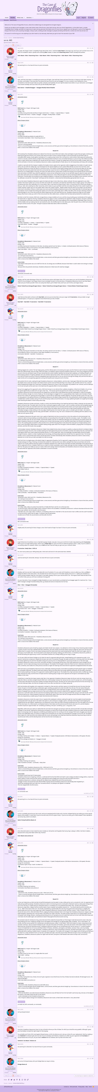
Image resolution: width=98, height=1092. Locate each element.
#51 (92, 569)
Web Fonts (48, 1090)
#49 (92, 539)
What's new (20, 17)
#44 (92, 94)
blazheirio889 (8, 42)
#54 (92, 811)
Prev (7, 45)
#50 (92, 555)
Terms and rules (73, 1086)
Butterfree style (8, 1086)
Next (18, 45)
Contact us (66, 1086)
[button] (24, 17)
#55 (92, 828)
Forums (12, 17)
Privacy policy (81, 1086)
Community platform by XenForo (49, 1089)
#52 (92, 588)
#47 (92, 308)
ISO (88, 48)
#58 (92, 1026)
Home (6, 17)
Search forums (13, 20)
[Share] (90, 48)
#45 (92, 277)
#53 (92, 796)
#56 (92, 842)
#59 (92, 1044)
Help (87, 1086)
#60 (92, 1058)
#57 (92, 1009)
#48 (92, 525)
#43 (92, 77)
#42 (92, 62)
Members (29, 17)
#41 (92, 48)
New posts (6, 20)
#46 (92, 294)
